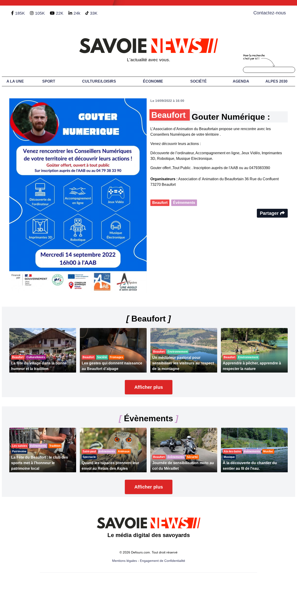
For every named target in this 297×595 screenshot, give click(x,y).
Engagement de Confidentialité (162, 561)
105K (40, 13)
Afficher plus (148, 387)
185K (20, 13)
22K (59, 13)
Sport (48, 81)
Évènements (184, 203)
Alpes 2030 (276, 81)
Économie (153, 81)
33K (93, 13)
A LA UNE (15, 81)
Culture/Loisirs (99, 81)
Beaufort (160, 203)
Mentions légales (124, 561)
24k (77, 13)
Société (198, 81)
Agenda (241, 81)
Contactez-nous (269, 12)
